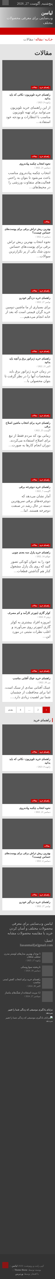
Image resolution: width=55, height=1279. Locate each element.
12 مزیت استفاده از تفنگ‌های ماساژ (22, 992)
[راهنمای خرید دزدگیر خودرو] (27, 278)
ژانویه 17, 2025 (33, 960)
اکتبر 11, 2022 (44, 366)
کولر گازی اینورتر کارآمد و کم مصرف (29, 612)
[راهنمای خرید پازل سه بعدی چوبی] (27, 533)
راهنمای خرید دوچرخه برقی (34, 486)
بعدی (10, 710)
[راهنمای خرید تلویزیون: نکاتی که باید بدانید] (27, 75)
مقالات (34, 87)
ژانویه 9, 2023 (44, 102)
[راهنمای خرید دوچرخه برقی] (27, 467)
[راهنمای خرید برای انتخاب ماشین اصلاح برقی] (27, 403)
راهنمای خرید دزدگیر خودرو (34, 297)
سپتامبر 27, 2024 (33, 996)
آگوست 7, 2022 (43, 491)
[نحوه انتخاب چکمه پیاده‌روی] (27, 144)
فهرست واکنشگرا (5, 2)
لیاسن (47, 12)
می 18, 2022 (44, 682)
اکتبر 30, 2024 (34, 986)
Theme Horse (21, 1270)
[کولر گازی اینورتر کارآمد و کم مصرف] (27, 593)
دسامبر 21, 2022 (43, 168)
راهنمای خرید (45, 87)
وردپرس (19, 1274)
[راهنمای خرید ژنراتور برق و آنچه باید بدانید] (27, 339)
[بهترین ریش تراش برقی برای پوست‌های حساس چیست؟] (27, 209)
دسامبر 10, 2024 (33, 971)
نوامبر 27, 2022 (43, 302)
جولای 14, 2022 (43, 556)
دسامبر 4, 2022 (43, 237)
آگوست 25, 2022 (42, 430)
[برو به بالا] (5, 1265)
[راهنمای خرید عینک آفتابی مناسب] (27, 659)
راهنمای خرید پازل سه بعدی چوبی (31, 552)
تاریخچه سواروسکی (30, 967)
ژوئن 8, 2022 (44, 617)
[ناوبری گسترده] (49, 31)
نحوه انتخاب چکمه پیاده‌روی (34, 163)
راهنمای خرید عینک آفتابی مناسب (31, 678)
